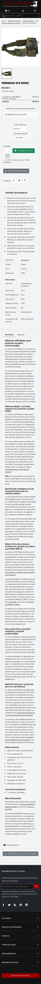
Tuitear (19, 180)
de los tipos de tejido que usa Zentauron (19, 738)
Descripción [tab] (9, 334)
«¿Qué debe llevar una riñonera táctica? (17, 470)
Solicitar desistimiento (20, 975)
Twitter (9, 905)
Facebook (3, 905)
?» (29, 599)
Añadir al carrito (23, 150)
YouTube (20, 905)
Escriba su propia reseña (17, 171)
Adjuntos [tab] (20, 334)
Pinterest (25, 180)
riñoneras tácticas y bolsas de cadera (20, 805)
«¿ (26, 597)
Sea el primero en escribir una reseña (22, 853)
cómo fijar (13, 602)
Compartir (14, 180)
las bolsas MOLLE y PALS (19, 603)
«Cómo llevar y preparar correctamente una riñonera (20, 573)
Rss (15, 905)
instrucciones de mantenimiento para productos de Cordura (20, 714)
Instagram (26, 905)
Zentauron (25, 260)
